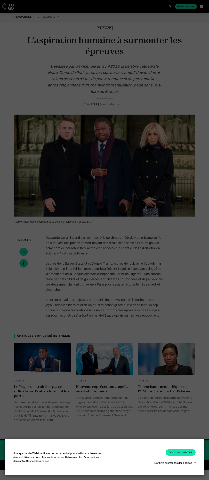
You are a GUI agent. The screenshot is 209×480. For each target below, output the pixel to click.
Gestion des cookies (37, 461)
